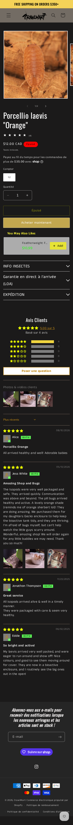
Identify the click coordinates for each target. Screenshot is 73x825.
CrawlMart (20, 800)
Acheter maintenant (36, 223)
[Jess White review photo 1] (13, 558)
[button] (8, 15)
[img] (13, 431)
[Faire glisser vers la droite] (45, 106)
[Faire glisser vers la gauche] (27, 106)
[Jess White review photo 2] (35, 558)
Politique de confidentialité (23, 811)
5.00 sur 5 (47, 328)
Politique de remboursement (43, 805)
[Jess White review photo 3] (57, 558)
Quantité (8, 187)
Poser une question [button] (36, 371)
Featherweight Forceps (35, 243)
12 (11, 178)
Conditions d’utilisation (56, 811)
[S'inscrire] (60, 737)
